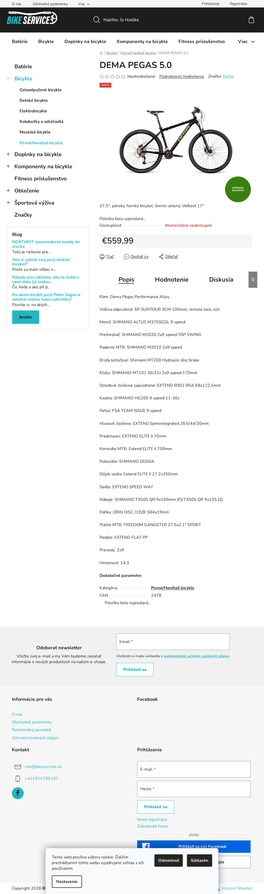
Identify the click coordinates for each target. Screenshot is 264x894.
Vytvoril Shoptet (236, 888)
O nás (16, 4)
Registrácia (238, 3)
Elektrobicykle (33, 111)
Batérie (23, 66)
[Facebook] (18, 793)
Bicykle (23, 78)
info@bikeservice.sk (43, 766)
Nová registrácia (152, 819)
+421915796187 (41, 778)
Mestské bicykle (35, 132)
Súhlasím (199, 860)
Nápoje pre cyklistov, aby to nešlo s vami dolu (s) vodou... (45, 279)
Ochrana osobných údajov (35, 738)
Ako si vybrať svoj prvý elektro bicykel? (41, 262)
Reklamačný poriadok (31, 730)
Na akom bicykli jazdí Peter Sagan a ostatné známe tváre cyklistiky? (46, 297)
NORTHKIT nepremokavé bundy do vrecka (46, 244)
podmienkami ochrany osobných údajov (196, 656)
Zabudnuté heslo (152, 826)
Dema (228, 76)
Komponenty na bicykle (43, 166)
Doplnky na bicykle (38, 154)
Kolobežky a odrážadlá (41, 121)
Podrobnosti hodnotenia (181, 76)
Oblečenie (26, 190)
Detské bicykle (34, 100)
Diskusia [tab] (221, 279)
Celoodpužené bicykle (41, 90)
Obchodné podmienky (50, 4)
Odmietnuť (168, 860)
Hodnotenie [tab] (171, 279)
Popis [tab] (126, 279)
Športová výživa (34, 202)
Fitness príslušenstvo (40, 178)
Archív (25, 317)
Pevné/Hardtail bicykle (41, 143)
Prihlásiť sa (134, 669)
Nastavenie (67, 881)
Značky (23, 214)
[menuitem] (20, 41)
